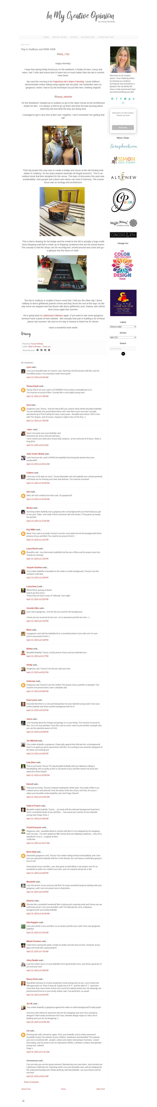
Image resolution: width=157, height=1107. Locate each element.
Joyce (29, 719)
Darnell (30, 784)
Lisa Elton (31, 762)
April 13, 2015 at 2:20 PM (37, 599)
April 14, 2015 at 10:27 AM (37, 843)
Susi (28, 405)
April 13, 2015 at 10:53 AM (37, 499)
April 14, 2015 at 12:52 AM (37, 797)
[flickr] (125, 99)
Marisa (29, 508)
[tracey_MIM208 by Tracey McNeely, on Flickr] (63, 97)
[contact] (123, 103)
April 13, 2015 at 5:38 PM (37, 640)
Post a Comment (31, 1082)
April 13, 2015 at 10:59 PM (37, 775)
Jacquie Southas (34, 567)
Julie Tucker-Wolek (35, 454)
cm (28, 1031)
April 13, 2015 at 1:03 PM (37, 559)
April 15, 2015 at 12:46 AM (37, 914)
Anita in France (33, 806)
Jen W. (29, 1004)
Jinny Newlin (32, 960)
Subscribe (123, 128)
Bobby (29, 649)
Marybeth (31, 882)
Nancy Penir (32, 979)
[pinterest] (121, 99)
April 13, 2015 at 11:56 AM (37, 521)
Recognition (88, 37)
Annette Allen (32, 608)
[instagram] (112, 99)
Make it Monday (34, 346)
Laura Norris (32, 549)
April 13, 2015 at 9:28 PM (37, 732)
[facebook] (117, 99)
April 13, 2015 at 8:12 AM (37, 445)
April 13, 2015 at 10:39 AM (37, 483)
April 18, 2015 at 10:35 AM (37, 1022)
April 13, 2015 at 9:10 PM (37, 710)
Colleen (30, 473)
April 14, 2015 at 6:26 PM (37, 873)
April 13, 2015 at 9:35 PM (37, 754)
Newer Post (26, 1089)
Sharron (30, 901)
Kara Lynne (32, 700)
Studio (74, 37)
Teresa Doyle (32, 386)
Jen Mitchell (32, 741)
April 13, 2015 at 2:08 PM (37, 578)
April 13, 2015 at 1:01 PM (37, 540)
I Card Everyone (34, 827)
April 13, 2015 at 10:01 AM (37, 464)
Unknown (31, 681)
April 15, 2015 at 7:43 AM (37, 951)
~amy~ (29, 429)
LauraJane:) (32, 586)
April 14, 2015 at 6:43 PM (37, 892)
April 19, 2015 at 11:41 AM (37, 1052)
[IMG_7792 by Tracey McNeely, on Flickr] (63, 54)
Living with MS (106, 37)
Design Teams (59, 37)
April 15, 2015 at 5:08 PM (37, 970)
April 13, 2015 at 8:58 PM (37, 691)
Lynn (29, 367)
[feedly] (134, 99)
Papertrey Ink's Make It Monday (68, 81)
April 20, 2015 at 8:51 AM (37, 1076)
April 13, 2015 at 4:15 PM (37, 621)
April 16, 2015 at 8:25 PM (37, 995)
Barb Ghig (31, 852)
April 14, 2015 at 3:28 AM (37, 819)
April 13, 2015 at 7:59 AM (37, 396)
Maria (29, 630)
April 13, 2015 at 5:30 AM (37, 377)
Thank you (46, 346)
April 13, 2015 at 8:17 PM (37, 656)
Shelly (29, 665)
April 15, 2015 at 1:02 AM (37, 933)
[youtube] (130, 99)
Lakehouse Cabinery (53, 315)
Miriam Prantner (34, 941)
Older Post (101, 1089)
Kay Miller (31, 530)
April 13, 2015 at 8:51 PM (37, 672)
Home (46, 37)
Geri (28, 492)
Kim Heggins (32, 922)
